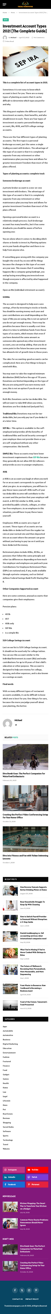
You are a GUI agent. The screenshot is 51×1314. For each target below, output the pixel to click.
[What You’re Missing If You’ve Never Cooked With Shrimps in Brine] (10, 953)
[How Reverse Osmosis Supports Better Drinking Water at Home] (10, 890)
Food (5, 1070)
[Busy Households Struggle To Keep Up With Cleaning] (10, 905)
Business (6, 1039)
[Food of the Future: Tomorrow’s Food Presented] (10, 1005)
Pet (4, 1109)
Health (6, 1083)
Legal (5, 1096)
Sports (5, 1135)
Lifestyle (6, 1101)
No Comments (39, 37)
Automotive (8, 1035)
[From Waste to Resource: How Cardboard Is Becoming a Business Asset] (10, 989)
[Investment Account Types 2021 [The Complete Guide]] (25, 61)
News (6, 20)
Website (6, 1149)
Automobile (8, 1031)
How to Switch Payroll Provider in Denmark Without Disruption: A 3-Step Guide (33, 919)
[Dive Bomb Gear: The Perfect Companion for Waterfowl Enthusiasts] (25, 757)
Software (7, 1131)
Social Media (8, 1127)
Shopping (7, 1122)
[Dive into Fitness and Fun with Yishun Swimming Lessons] (25, 839)
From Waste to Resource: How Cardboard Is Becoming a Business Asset (33, 988)
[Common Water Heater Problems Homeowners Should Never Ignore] (10, 1223)
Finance (6, 1066)
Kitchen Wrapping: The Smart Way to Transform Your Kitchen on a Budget (33, 1206)
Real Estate (8, 1114)
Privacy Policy (32, 1299)
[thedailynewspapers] (25, 4)
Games (6, 1079)
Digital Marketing (10, 1044)
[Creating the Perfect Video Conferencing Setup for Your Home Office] (25, 798)
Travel (5, 1144)
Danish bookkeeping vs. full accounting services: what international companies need (33, 936)
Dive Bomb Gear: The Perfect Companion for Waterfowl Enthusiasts (24, 775)
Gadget (6, 1074)
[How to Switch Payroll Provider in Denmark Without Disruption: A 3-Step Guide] (10, 920)
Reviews (6, 1118)
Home (5, 1087)
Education (7, 1048)
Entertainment (9, 1052)
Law (4, 1092)
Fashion (6, 1057)
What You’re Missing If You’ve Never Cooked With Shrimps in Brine (33, 952)
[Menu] (4, 4)
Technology (8, 1140)
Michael (13, 37)
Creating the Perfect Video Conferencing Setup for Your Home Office (32, 1265)
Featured (7, 1061)
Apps (5, 1026)
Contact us (17, 1299)
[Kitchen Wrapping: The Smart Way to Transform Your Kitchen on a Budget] (10, 1207)
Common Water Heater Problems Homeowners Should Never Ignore (34, 1222)
